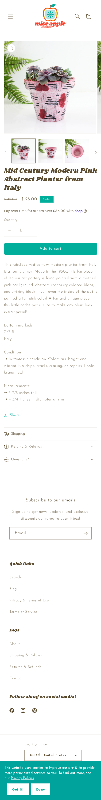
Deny (40, 789)
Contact (16, 678)
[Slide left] (5, 152)
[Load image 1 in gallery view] (24, 151)
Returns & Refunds (25, 667)
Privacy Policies (22, 778)
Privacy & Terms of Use (29, 600)
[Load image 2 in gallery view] (50, 151)
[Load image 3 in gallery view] (77, 151)
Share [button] (15, 415)
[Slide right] (96, 152)
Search (15, 577)
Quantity (11, 220)
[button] (10, 16)
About (14, 644)
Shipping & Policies (25, 655)
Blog (13, 589)
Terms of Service (23, 612)
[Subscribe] (85, 533)
